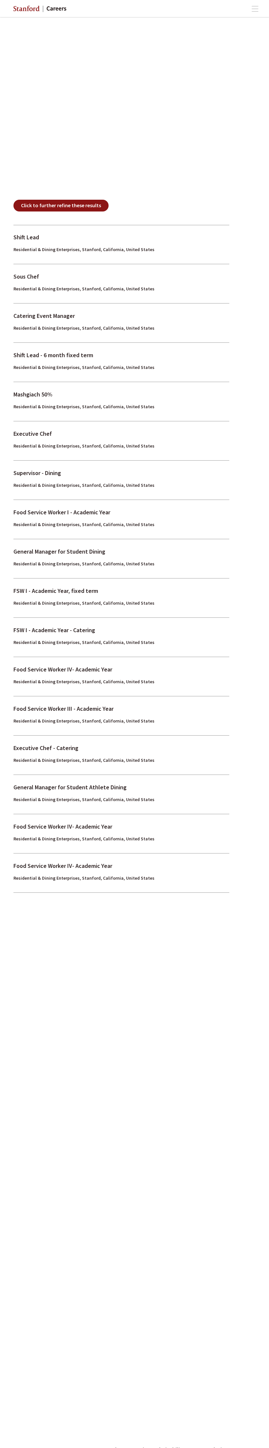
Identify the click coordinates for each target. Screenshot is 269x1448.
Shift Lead (26, 237)
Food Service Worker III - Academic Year (63, 708)
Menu (255, 9)
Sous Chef (26, 276)
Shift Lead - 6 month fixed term (53, 355)
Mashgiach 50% (32, 394)
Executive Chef (32, 433)
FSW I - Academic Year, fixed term (55, 591)
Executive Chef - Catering (45, 748)
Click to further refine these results (61, 205)
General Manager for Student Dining (59, 551)
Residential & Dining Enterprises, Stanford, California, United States (84, 249)
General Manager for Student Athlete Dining (70, 787)
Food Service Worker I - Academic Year (61, 512)
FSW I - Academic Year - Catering (54, 630)
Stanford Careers (39, 9)
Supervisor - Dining (37, 473)
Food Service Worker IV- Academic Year (62, 669)
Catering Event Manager (44, 316)
